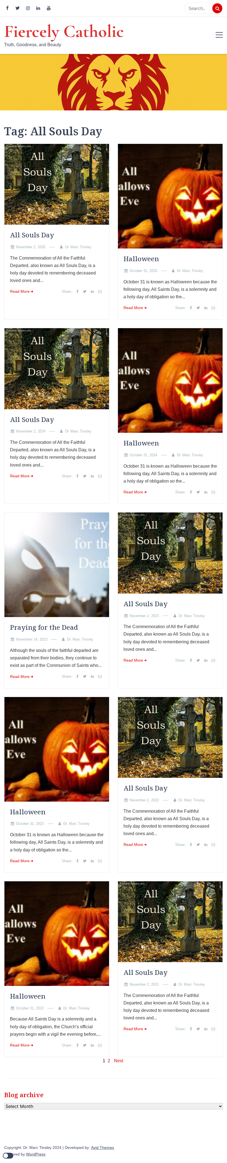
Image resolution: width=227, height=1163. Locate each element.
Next (118, 1060)
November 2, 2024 (30, 431)
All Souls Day (32, 234)
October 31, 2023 (30, 824)
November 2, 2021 (144, 984)
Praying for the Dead (44, 627)
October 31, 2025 (143, 271)
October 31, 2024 (143, 455)
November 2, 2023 (144, 616)
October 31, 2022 (30, 1008)
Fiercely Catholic (64, 31)
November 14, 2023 (31, 639)
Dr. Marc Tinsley (78, 247)
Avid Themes (102, 1148)
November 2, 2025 (30, 247)
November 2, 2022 (144, 800)
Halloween (141, 258)
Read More (20, 291)
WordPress (35, 1154)
